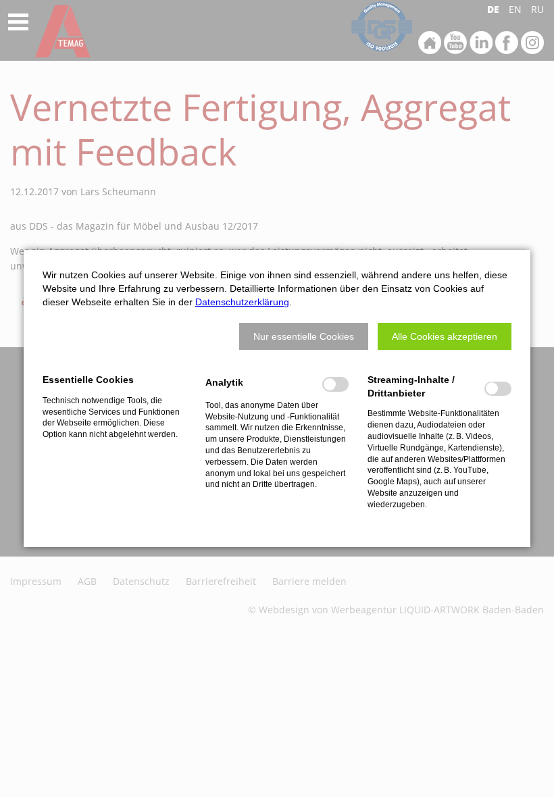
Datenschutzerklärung (242, 302)
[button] (303, 336)
